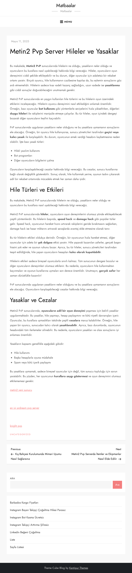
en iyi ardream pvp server (24, 408)
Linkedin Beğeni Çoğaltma (25, 532)
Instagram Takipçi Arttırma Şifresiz (29, 525)
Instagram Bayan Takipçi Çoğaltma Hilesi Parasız (37, 510)
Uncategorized (20, 434)
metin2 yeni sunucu (21, 390)
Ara (12, 478)
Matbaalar (66, 5)
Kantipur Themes (78, 568)
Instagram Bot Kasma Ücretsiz (27, 517)
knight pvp (16, 426)
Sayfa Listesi (17, 547)
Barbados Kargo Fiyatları (24, 503)
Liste (12, 540)
